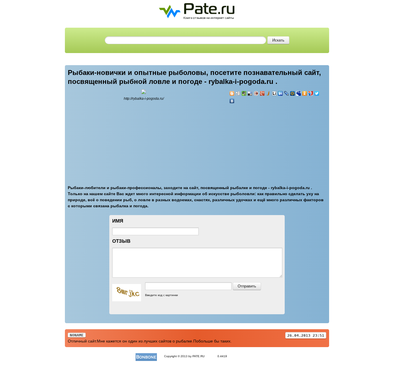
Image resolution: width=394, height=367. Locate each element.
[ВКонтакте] (232, 101)
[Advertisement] (264, 141)
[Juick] (268, 93)
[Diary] (256, 93)
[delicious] (250, 93)
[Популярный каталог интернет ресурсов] (146, 356)
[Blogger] (232, 93)
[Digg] (238, 93)
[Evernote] (244, 93)
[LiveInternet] (274, 93)
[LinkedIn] (280, 93)
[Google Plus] (262, 93)
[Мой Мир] (293, 93)
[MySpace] (299, 93)
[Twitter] (317, 93)
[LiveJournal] (287, 93)
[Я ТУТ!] (311, 93)
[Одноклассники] (305, 93)
